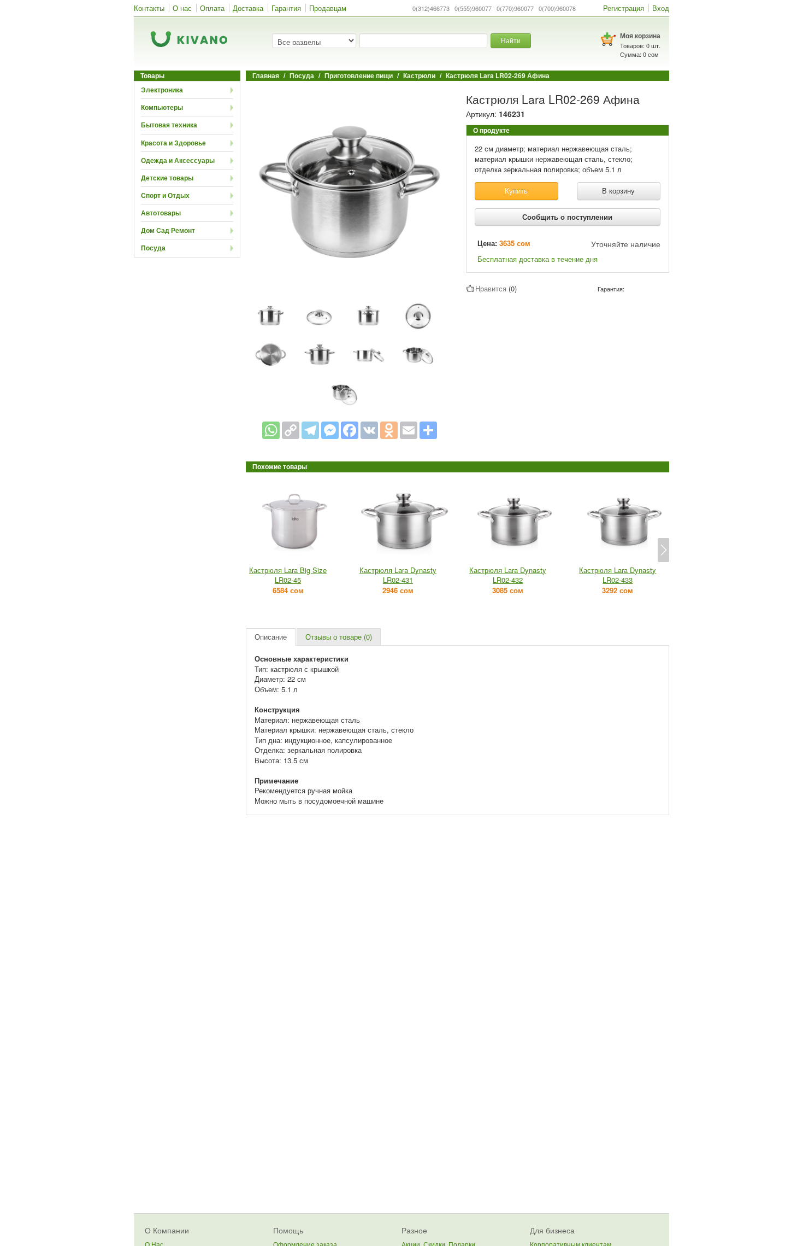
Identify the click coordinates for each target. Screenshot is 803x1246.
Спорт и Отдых (165, 195)
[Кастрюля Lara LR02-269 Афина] (349, 191)
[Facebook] (349, 430)
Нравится (490, 288)
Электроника (162, 90)
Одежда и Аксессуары (178, 160)
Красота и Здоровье (173, 143)
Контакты (149, 8)
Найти (511, 40)
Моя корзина (640, 35)
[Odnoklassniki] (389, 430)
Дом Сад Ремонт (168, 230)
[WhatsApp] (271, 430)
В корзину (618, 190)
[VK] (369, 430)
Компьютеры (162, 107)
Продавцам (327, 8)
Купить (516, 190)
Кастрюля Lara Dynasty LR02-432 (507, 575)
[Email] (408, 430)
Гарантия (286, 8)
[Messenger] (330, 430)
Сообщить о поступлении (567, 217)
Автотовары (161, 213)
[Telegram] (310, 430)
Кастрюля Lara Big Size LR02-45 (288, 575)
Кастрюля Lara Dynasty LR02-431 (397, 575)
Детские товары (167, 178)
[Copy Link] (290, 430)
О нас (182, 8)
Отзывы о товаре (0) (338, 636)
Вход (660, 8)
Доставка (248, 8)
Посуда (153, 248)
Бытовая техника (169, 125)
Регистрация (623, 8)
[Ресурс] (428, 430)
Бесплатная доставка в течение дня (537, 259)
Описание (271, 636)
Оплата (212, 8)
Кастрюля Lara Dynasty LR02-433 (617, 575)
